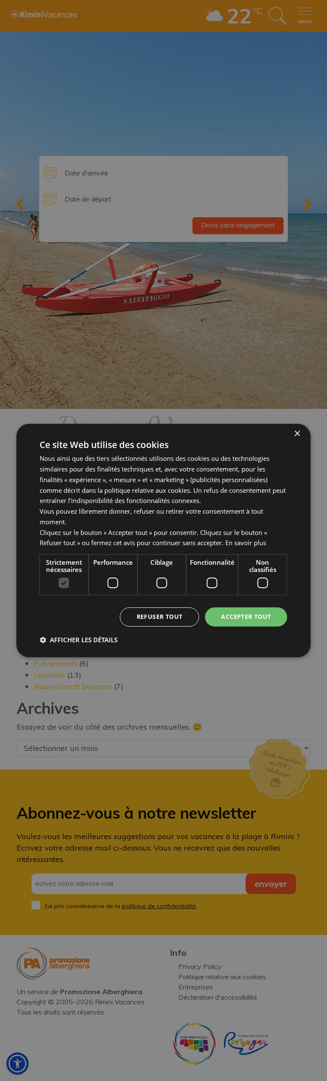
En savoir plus (245, 542)
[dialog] (163, 540)
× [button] (297, 434)
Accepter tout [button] (246, 616)
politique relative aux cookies (147, 490)
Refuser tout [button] (160, 616)
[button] (79, 639)
